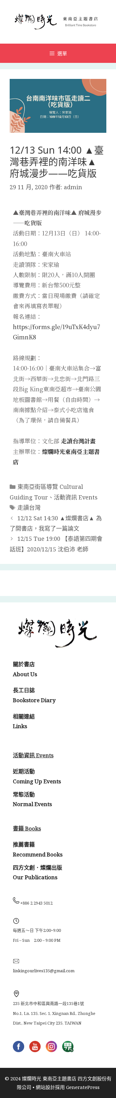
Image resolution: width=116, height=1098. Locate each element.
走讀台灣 (29, 507)
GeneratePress (83, 1087)
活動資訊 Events (76, 497)
